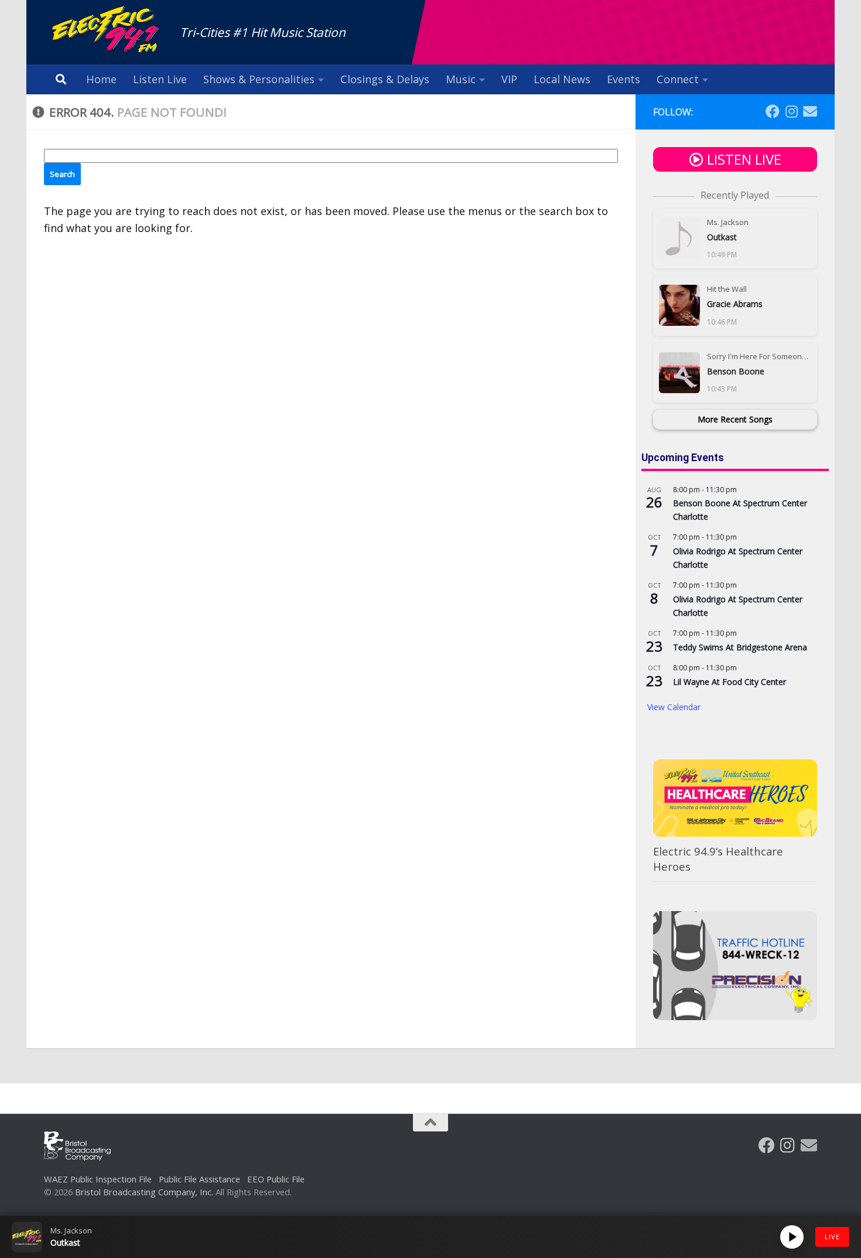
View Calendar (674, 706)
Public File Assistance (199, 1179)
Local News (562, 79)
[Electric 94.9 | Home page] (106, 31)
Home (101, 79)
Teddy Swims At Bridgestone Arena (740, 647)
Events (623, 79)
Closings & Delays (384, 79)
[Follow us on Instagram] (791, 111)
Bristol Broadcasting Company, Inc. (144, 1192)
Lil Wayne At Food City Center (729, 681)
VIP (509, 79)
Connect (678, 79)
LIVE (832, 1236)
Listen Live (160, 79)
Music (461, 79)
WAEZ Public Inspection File (98, 1179)
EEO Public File (276, 1179)
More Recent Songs (735, 419)
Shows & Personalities (259, 79)
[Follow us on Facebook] (773, 111)
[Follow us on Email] (810, 111)
